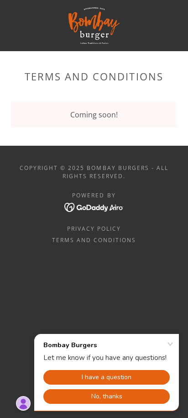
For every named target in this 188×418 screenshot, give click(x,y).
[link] (94, 25)
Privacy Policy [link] (94, 229)
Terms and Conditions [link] (94, 240)
